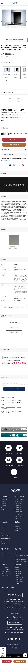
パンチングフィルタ (18, 503)
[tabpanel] (14, 18)
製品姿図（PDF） (14, 322)
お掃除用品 (3, 529)
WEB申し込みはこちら (14, 617)
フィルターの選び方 (18, 579)
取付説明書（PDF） (14, 327)
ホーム (2, 397)
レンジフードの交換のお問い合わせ (15, 632)
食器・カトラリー (4, 531)
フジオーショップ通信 (5, 569)
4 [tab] (14, 86)
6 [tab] (17, 86)
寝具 (1, 533)
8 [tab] (19, 86)
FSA (1, 507)
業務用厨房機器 (5, 538)
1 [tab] (9, 86)
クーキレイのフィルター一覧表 (20, 561)
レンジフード (4, 496)
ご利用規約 (9, 644)
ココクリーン (3, 543)
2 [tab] (11, 86)
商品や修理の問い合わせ (14, 595)
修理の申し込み (15, 613)
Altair (3, 404)
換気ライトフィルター (19, 518)
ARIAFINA (19, 400)
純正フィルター (19, 496)
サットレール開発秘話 (5, 567)
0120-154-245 (14, 627)
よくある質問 (17, 583)
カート (3, 650)
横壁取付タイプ (5, 408)
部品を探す (18, 549)
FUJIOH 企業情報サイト (8, 656)
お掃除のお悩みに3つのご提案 (6, 573)
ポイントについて (18, 573)
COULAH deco (3, 501)
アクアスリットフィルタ (19, 499)
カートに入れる (6, 661)
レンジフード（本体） (10, 397)
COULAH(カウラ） (4, 499)
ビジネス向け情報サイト (20, 656)
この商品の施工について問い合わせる (15, 307)
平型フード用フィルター (19, 501)
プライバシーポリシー (16, 644)
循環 (1, 541)
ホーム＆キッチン (6, 522)
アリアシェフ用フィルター (19, 516)
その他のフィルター (18, 511)
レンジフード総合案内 (3, 656)
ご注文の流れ (17, 567)
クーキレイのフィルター (19, 514)
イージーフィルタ (18, 505)
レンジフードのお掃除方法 (5, 571)
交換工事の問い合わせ (14, 622)
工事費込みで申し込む (20, 661)
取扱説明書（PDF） (14, 332)
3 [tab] (12, 86)
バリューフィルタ (18, 507)
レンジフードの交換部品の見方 (20, 559)
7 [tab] (18, 86)
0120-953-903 (14, 599)
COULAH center (3, 503)
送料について (17, 569)
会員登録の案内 (17, 575)
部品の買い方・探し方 (19, 577)
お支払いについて (18, 571)
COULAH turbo (3, 505)
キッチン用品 (3, 527)
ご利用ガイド (18, 564)
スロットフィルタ (18, 509)
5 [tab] (15, 86)
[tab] (13, 33)
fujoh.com (13, 647)
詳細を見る (7, 160)
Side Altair (8, 412)
